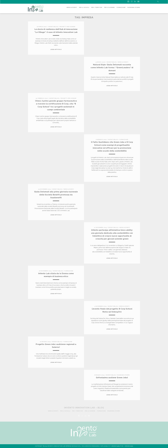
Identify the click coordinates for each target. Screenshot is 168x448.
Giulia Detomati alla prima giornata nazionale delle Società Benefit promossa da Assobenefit (56, 195)
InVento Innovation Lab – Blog (84, 407)
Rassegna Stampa (133, 7)
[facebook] (128, 1)
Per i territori (96, 7)
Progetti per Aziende (67, 26)
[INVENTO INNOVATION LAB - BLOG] (36, 11)
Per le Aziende (109, 7)
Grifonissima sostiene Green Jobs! (112, 377)
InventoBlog (53, 26)
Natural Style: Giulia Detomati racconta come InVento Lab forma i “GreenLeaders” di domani (112, 67)
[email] (138, 1)
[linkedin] (135, 1)
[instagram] (131, 1)
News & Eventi (72, 7)
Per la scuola (84, 7)
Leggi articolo (56, 49)
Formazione (121, 7)
